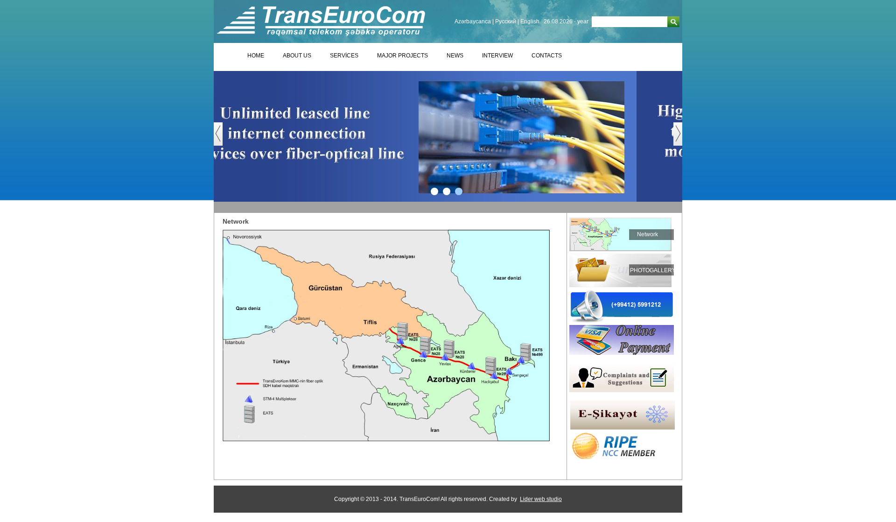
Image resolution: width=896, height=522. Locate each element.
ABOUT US (297, 55)
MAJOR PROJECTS (402, 55)
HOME (255, 55)
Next (682, 138)
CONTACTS (547, 55)
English (529, 21)
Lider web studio (541, 499)
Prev (223, 138)
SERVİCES (344, 55)
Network (647, 234)
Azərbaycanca (473, 21)
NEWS (455, 55)
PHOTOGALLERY (653, 270)
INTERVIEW (497, 55)
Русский (505, 21)
